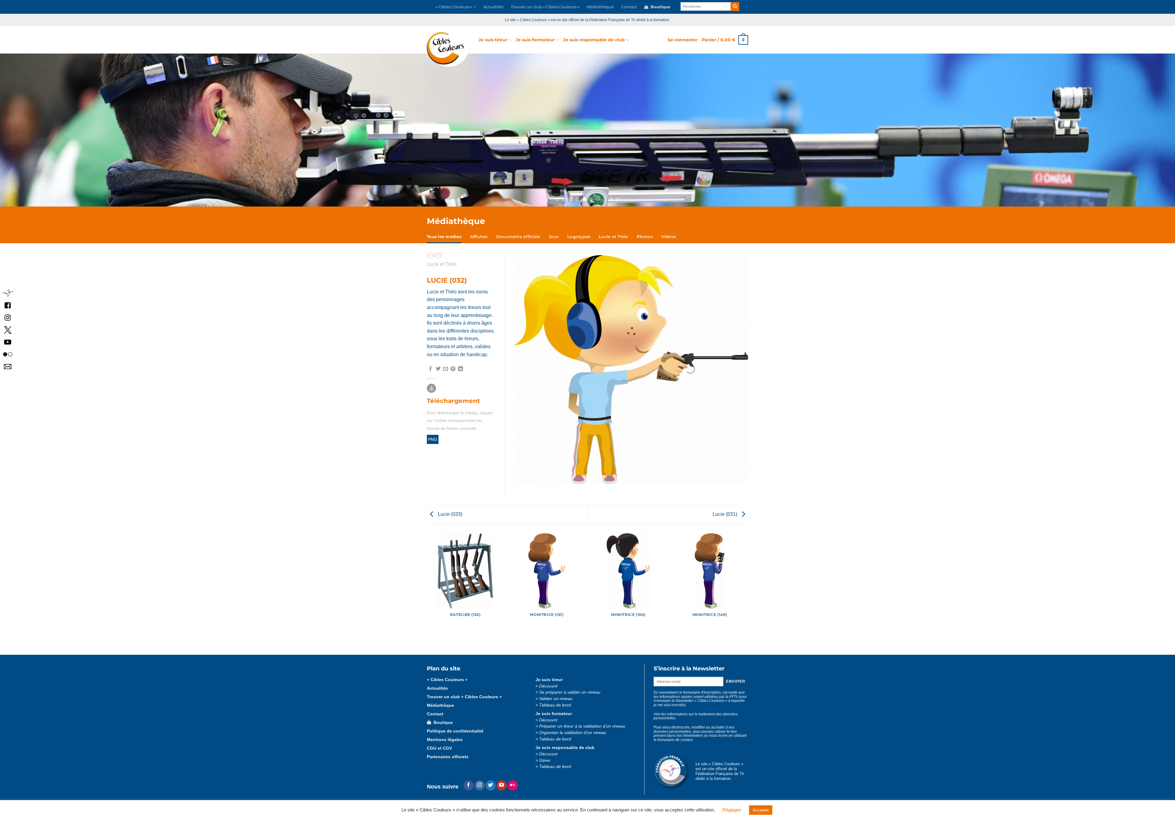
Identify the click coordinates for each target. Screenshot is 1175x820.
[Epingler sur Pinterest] (452, 369)
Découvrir (548, 686)
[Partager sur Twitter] (438, 369)
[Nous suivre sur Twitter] (491, 785)
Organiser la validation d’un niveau (572, 732)
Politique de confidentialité (455, 731)
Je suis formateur (535, 40)
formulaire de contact (675, 740)
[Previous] (89, 130)
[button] (682, 39)
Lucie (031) (725, 514)
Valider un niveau (556, 698)
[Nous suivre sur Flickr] (7, 353)
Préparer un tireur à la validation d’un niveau (582, 726)
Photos (645, 236)
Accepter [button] (761, 810)
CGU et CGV (439, 748)
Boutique (659, 7)
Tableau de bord (555, 705)
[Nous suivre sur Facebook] (7, 305)
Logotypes (578, 236)
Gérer (544, 760)
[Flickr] (513, 785)
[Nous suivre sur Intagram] (7, 317)
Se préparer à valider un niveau (569, 692)
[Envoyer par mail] (445, 369)
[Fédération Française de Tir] (7, 292)
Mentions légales (445, 739)
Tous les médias (444, 236)
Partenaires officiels (447, 757)
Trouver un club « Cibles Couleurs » (545, 7)
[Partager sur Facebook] (430, 369)
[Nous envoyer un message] (7, 366)
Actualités (493, 7)
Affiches (479, 236)
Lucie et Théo (613, 236)
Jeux (554, 236)
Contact (629, 7)
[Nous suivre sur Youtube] (502, 785)
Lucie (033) (449, 514)
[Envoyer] (735, 6)
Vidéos (668, 236)
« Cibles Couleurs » (454, 7)
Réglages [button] (731, 809)
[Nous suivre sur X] (7, 329)
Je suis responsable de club (594, 40)
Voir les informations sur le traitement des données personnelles (696, 716)
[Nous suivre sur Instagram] (480, 785)
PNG (432, 439)
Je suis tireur (493, 40)
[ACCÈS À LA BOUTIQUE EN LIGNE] (587, 130)
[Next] (1085, 130)
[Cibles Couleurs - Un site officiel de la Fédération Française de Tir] (448, 49)
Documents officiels (518, 236)
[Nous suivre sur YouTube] (7, 341)
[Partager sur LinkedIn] (460, 369)
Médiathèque (600, 7)
